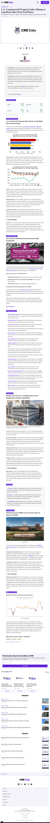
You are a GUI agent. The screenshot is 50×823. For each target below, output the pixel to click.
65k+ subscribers (9, 11)
